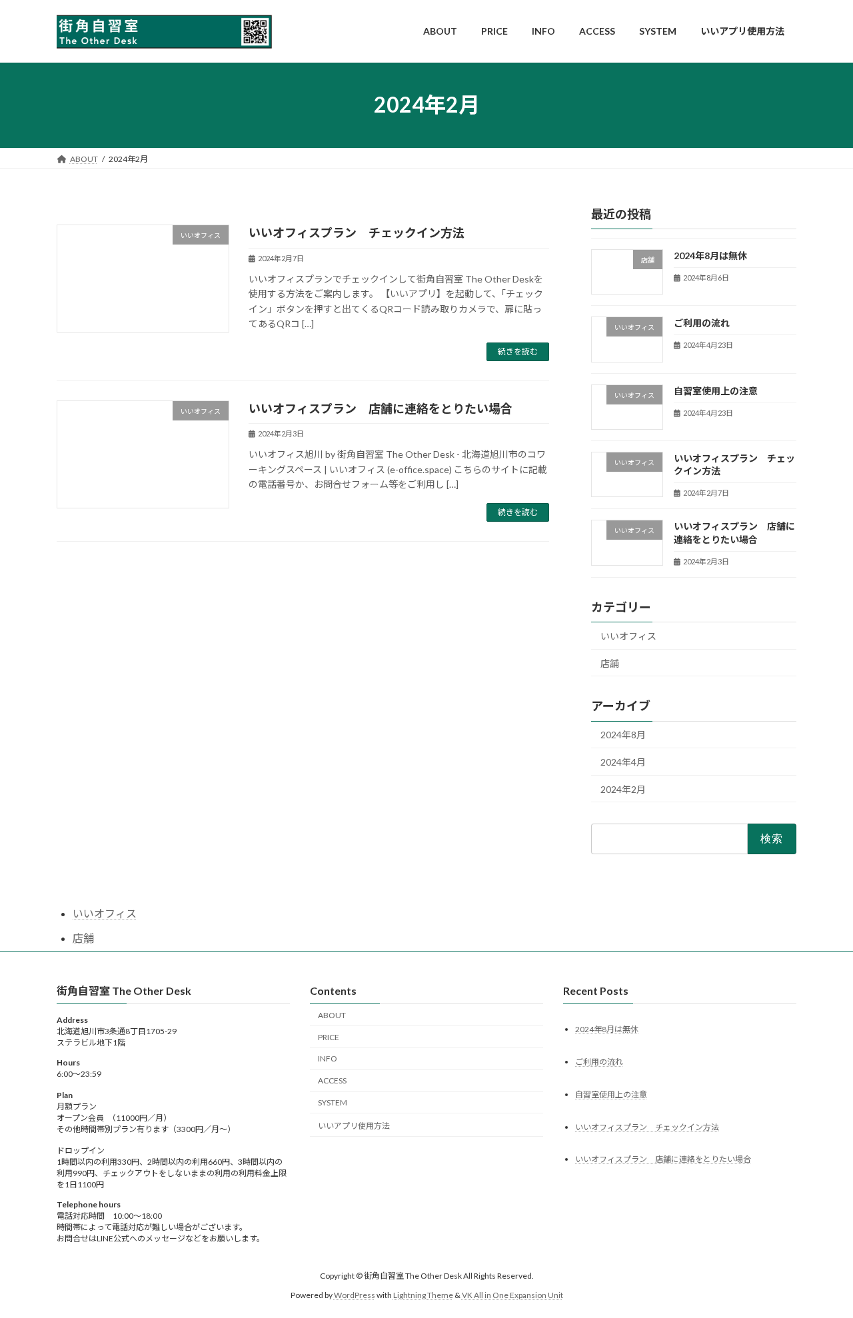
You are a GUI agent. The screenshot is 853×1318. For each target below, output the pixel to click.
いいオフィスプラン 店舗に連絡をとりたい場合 (380, 408)
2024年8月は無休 (710, 255)
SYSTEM (332, 1102)
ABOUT (332, 1015)
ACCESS (332, 1080)
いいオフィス (628, 636)
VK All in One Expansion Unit (512, 1295)
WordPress (354, 1295)
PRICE (328, 1037)
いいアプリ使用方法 (354, 1126)
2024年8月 (623, 734)
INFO (327, 1059)
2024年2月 (623, 788)
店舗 (609, 662)
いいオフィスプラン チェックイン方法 (356, 232)
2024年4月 (623, 762)
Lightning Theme (423, 1295)
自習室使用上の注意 (716, 390)
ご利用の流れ (702, 323)
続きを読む (518, 351)
